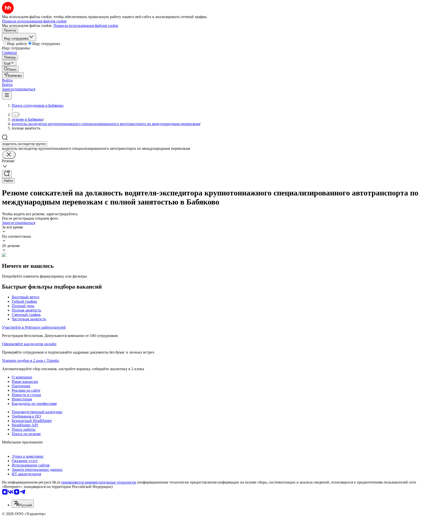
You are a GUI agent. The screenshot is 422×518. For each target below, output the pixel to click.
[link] (10, 69)
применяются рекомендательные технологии (98, 482)
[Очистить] (9, 155)
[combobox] (24, 143)
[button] (7, 80)
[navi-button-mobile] (7, 95)
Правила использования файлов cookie (85, 25)
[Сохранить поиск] (7, 174)
